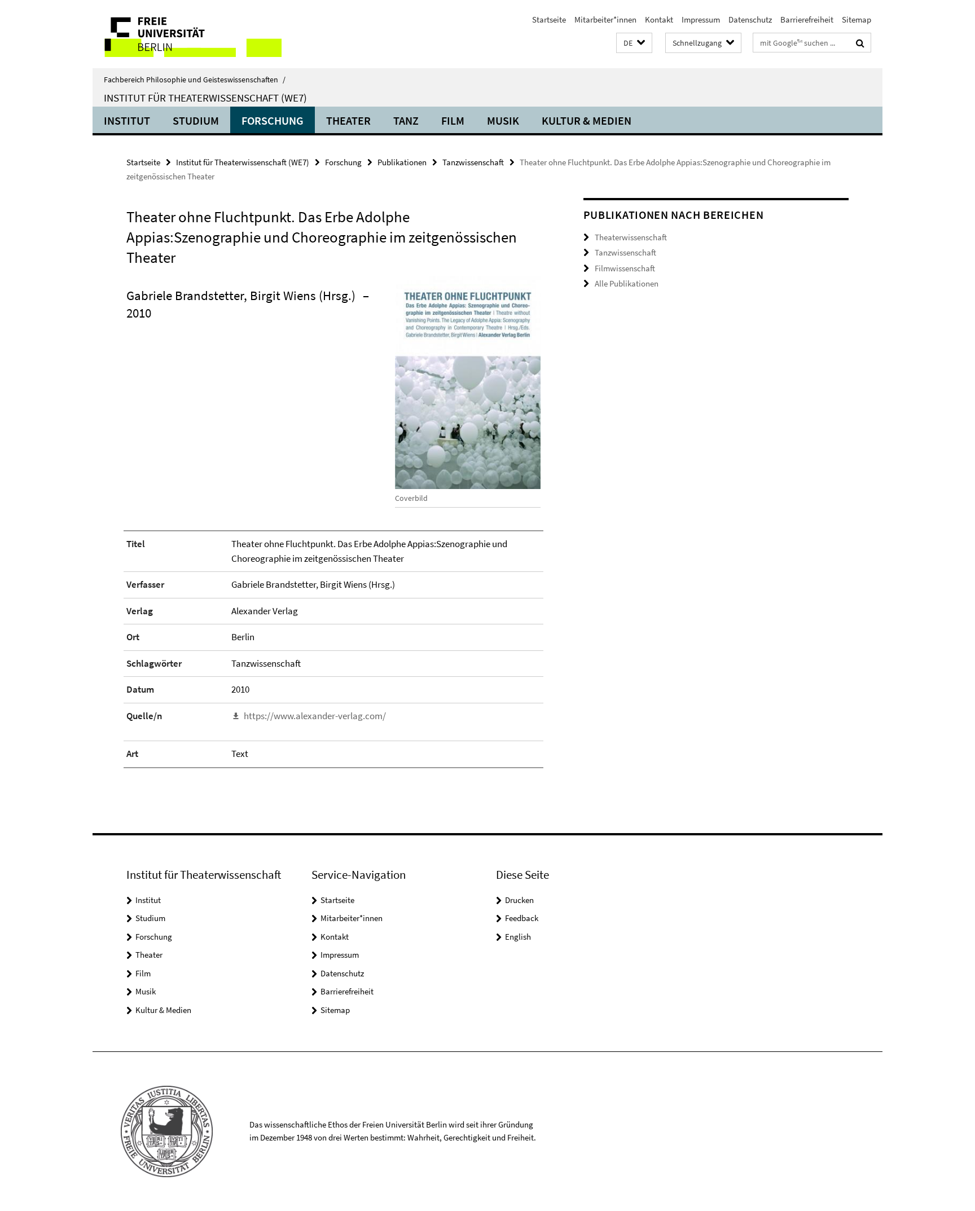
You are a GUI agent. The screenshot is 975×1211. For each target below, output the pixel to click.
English (518, 936)
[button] (634, 43)
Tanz (406, 120)
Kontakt (659, 19)
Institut (127, 120)
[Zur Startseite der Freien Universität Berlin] (187, 34)
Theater (348, 120)
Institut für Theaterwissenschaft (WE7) (205, 97)
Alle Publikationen (626, 283)
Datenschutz (750, 19)
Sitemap (856, 19)
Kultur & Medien (586, 120)
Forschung (272, 120)
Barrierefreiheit (806, 19)
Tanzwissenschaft (473, 162)
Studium (196, 120)
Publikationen (402, 162)
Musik (503, 120)
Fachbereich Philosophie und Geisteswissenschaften (195, 79)
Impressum (701, 19)
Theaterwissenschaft (631, 237)
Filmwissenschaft (625, 268)
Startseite (549, 19)
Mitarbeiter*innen (605, 19)
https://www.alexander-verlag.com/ (315, 716)
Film (452, 120)
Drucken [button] (519, 900)
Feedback (521, 918)
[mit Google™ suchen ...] (860, 43)
